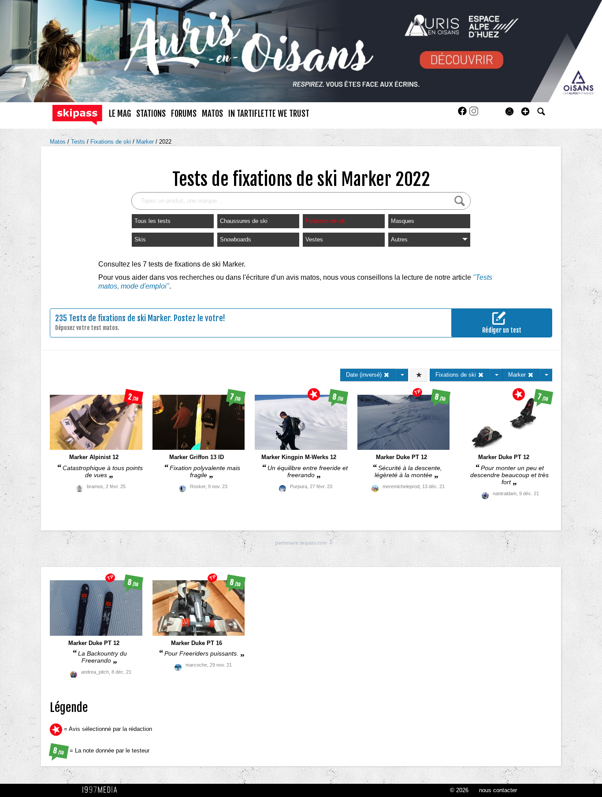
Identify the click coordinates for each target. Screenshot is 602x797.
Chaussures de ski (244, 221)
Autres (399, 239)
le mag (120, 113)
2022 (165, 141)
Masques (402, 221)
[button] (525, 111)
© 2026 (459, 790)
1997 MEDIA (102, 790)
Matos (58, 141)
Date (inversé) (364, 374)
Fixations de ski (111, 141)
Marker (146, 141)
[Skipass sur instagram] (474, 114)
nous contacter (498, 790)
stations (151, 113)
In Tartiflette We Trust (268, 113)
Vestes (314, 239)
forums (184, 113)
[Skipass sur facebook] (463, 114)
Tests (79, 141)
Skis (140, 239)
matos (212, 113)
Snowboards (235, 239)
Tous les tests (152, 221)
